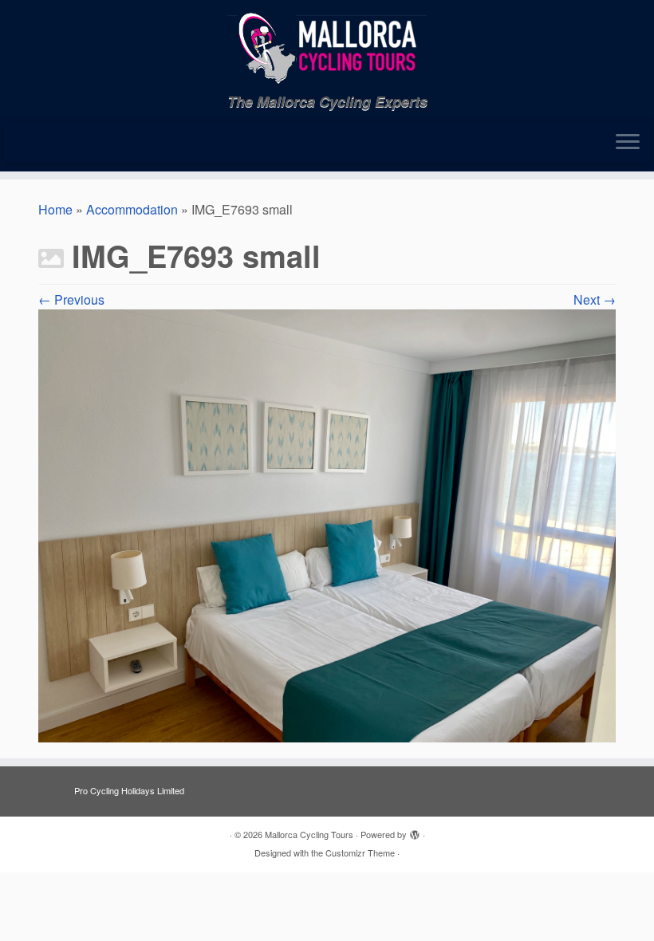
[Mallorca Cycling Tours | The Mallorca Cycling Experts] (327, 46)
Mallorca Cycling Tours (309, 834)
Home (55, 209)
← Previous (71, 299)
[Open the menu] (628, 143)
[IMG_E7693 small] (327, 524)
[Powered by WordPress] (414, 831)
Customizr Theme (360, 852)
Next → (594, 299)
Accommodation (132, 209)
